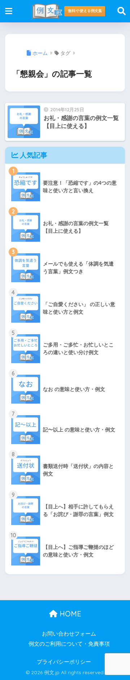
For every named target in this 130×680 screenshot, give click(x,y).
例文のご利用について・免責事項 (69, 644)
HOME (69, 613)
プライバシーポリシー (64, 662)
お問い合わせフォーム (69, 634)
